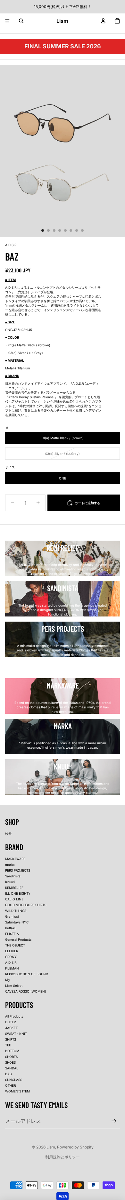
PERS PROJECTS (17, 870)
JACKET (11, 1028)
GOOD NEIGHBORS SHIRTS (25, 905)
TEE (8, 1045)
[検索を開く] (21, 21)
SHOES (10, 1062)
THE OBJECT (15, 945)
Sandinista (13, 876)
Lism (50, 1147)
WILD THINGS (15, 911)
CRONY (11, 957)
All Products (14, 1016)
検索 (8, 833)
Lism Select (13, 985)
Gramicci (12, 916)
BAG (8, 1074)
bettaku (10, 928)
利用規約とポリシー (62, 1157)
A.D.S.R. (11, 962)
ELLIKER (11, 951)
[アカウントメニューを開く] (103, 21)
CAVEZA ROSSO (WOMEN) (25, 991)
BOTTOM (12, 1051)
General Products (18, 939)
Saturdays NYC (17, 922)
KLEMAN (12, 968)
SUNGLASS (13, 1080)
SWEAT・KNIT (16, 1033)
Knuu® (10, 882)
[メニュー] (7, 20)
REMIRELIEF (14, 888)
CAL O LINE (14, 899)
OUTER (10, 1022)
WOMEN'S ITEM (17, 1091)
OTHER (10, 1085)
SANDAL (11, 1068)
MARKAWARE (15, 859)
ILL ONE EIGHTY (17, 893)
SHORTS (11, 1057)
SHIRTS (10, 1039)
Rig (7, 980)
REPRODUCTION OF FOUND (26, 974)
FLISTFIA (12, 934)
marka (10, 864)
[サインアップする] (114, 1121)
